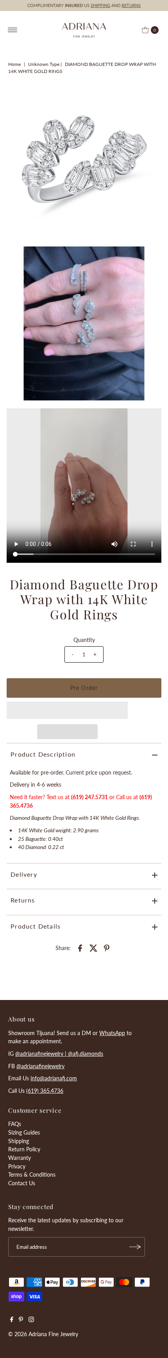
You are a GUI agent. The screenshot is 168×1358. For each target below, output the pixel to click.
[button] (67, 710)
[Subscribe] (135, 1247)
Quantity (84, 639)
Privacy (16, 1166)
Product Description (43, 754)
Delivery (24, 874)
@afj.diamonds (85, 1053)
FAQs (14, 1123)
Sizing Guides (24, 1132)
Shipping (18, 1141)
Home (14, 64)
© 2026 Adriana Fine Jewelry (43, 1334)
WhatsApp (112, 1033)
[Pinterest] (21, 1320)
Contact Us (21, 1183)
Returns (23, 900)
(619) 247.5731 (89, 797)
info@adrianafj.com (53, 1078)
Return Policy (24, 1149)
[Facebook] (11, 1320)
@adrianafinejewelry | (41, 1053)
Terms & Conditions (31, 1174)
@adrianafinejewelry (40, 1066)
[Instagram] (31, 1320)
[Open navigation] (13, 30)
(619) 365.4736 (44, 1090)
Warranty (19, 1157)
